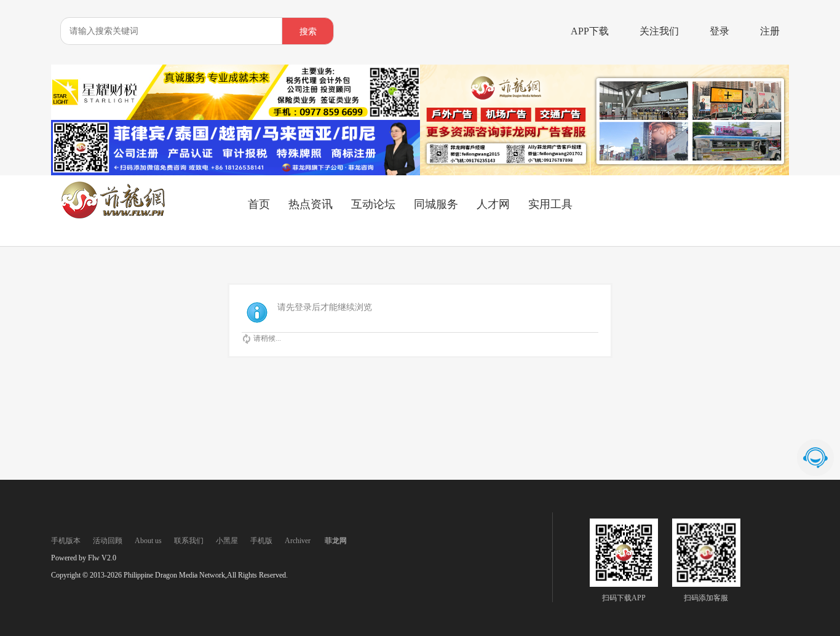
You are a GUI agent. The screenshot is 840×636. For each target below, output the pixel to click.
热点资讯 (310, 204)
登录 (719, 31)
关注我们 (659, 31)
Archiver (298, 540)
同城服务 (436, 204)
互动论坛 (373, 204)
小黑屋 (227, 540)
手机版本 (66, 540)
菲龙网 (336, 540)
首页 (259, 204)
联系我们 (189, 540)
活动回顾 (107, 540)
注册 (770, 31)
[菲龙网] (112, 216)
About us (148, 540)
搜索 (308, 31)
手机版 (261, 540)
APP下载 (590, 31)
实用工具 (550, 204)
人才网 (493, 204)
